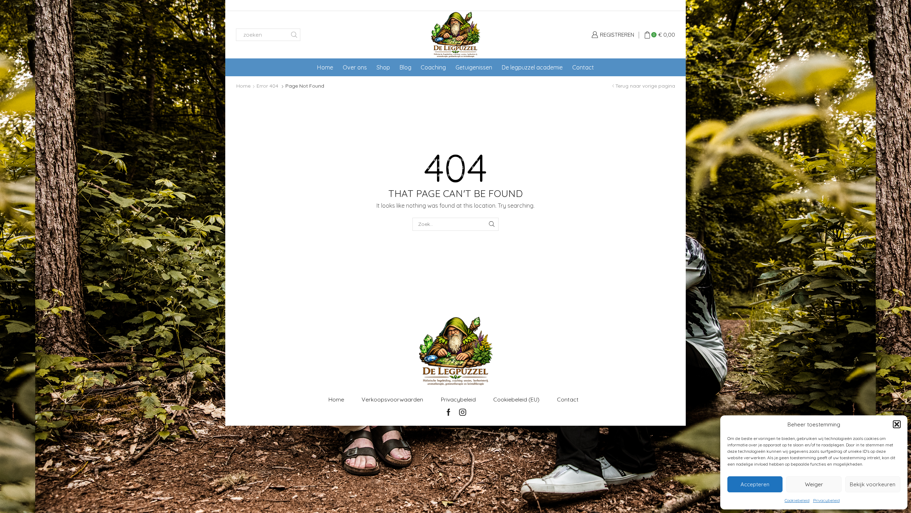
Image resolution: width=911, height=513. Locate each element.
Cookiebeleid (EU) (516, 399)
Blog (405, 67)
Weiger (814, 484)
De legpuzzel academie (532, 67)
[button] (896, 424)
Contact (583, 67)
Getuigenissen (474, 67)
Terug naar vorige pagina (645, 85)
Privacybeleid (826, 500)
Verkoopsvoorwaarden (392, 399)
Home (325, 67)
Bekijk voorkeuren (872, 484)
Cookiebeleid (797, 500)
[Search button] (294, 35)
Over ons (355, 67)
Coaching (433, 67)
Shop (383, 67)
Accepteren (755, 484)
